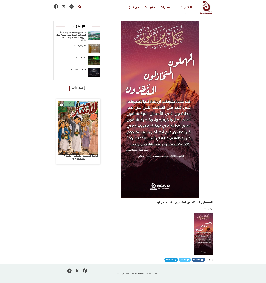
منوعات (149, 7)
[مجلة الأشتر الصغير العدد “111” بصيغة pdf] (78, 128)
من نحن (133, 7)
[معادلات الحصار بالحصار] (94, 72)
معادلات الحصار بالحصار (78, 69)
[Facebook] (56, 6)
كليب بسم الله (81, 57)
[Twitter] (64, 6)
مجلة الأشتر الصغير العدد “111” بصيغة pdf (78, 158)
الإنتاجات (186, 7)
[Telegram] (71, 6)
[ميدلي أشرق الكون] (94, 48)
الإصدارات (167, 7)
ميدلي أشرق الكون (79, 45)
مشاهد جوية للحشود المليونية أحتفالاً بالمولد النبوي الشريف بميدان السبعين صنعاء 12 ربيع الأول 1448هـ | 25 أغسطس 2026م (71, 36)
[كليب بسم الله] (94, 60)
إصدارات (78, 88)
